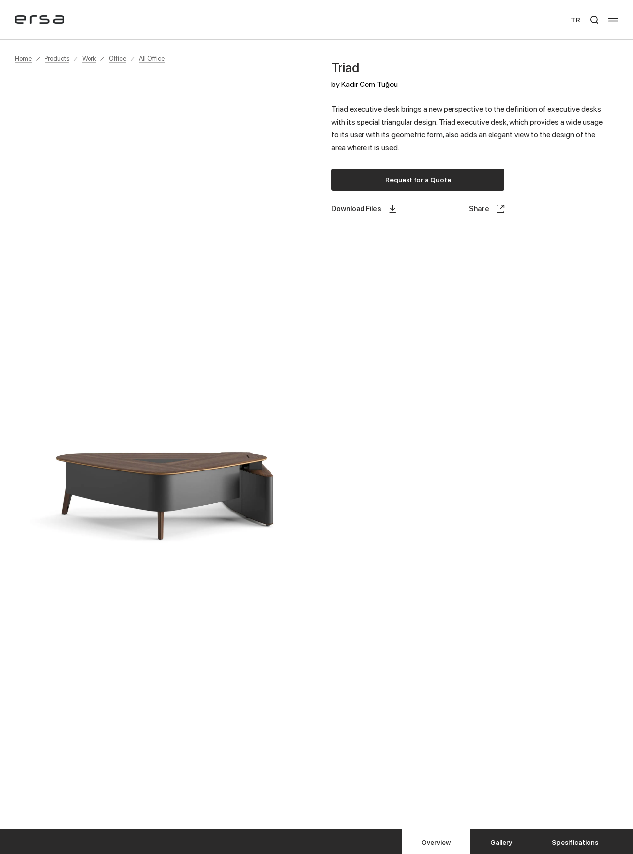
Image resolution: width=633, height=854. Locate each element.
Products (57, 58)
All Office (152, 58)
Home (23, 58)
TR (575, 19)
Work (89, 58)
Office (117, 58)
